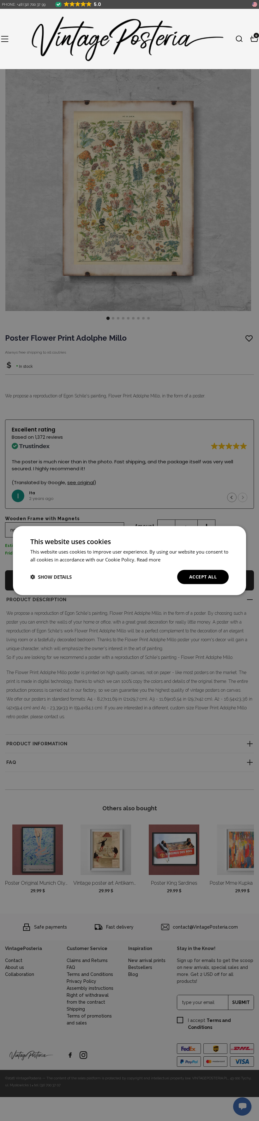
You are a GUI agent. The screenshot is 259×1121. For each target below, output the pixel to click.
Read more (148, 559)
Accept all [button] (203, 577)
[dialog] (129, 560)
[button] (4, 39)
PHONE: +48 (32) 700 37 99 (24, 4)
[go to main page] (122, 39)
